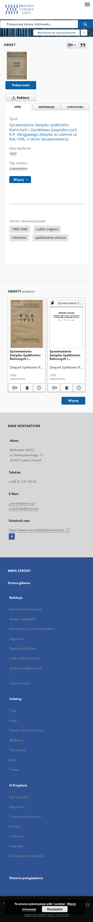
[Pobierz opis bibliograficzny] (14, 387)
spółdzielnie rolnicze (50, 237)
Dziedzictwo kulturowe (25, 609)
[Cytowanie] (82, 45)
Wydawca (16, 740)
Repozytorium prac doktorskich (32, 629)
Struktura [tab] (75, 107)
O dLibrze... (17, 836)
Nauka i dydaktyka (22, 619)
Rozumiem (55, 909)
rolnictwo (19, 237)
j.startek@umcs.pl (22, 503)
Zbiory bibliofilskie (22, 648)
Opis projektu (19, 797)
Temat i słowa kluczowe (26, 730)
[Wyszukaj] (85, 24)
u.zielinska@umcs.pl (23, 508)
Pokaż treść (20, 85)
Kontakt (14, 826)
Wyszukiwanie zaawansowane (56, 32)
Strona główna (19, 583)
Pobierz (22, 98)
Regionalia (17, 638)
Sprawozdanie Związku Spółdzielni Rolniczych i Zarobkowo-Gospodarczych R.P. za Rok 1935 (65, 355)
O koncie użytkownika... (26, 816)
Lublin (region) (47, 229)
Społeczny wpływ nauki (26, 668)
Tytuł (13, 710)
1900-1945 (19, 229)
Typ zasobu (17, 750)
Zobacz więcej (19, 683)
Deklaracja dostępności (26, 856)
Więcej (73, 400)
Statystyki (16, 846)
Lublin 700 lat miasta (24, 658)
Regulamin (17, 807)
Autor (13, 720)
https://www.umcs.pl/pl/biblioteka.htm (37, 530)
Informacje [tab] (46, 107)
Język (13, 760)
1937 (13, 154)
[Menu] (87, 4)
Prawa (14, 769)
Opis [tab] (17, 107)
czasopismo (18, 168)
